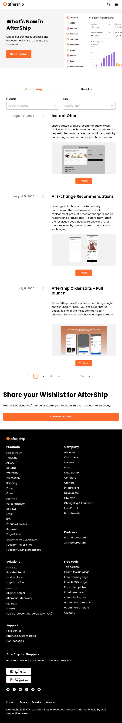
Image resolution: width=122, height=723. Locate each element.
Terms (23, 702)
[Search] (108, 4)
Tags (65, 99)
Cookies (50, 702)
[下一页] (89, 376)
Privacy (10, 702)
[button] (32, 106)
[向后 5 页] (74, 376)
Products (11, 99)
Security (36, 702)
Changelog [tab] (33, 89)
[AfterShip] (14, 4)
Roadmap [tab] (88, 89)
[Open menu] (116, 4)
